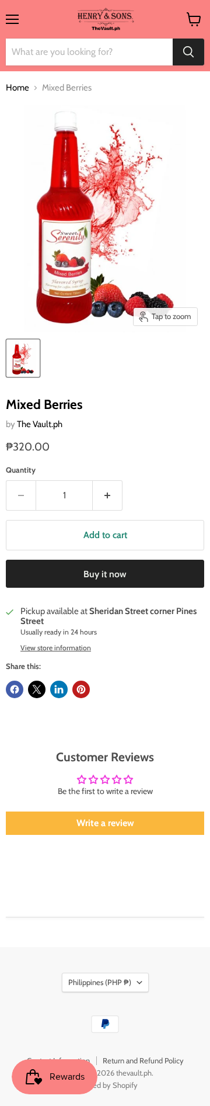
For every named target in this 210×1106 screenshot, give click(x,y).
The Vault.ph (39, 424)
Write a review (105, 822)
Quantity (21, 470)
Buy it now (105, 574)
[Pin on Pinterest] (81, 689)
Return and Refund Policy (143, 1060)
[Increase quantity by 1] (108, 495)
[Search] (188, 52)
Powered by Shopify (105, 1085)
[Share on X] (37, 689)
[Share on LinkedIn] (59, 689)
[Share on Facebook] (14, 689)
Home (17, 88)
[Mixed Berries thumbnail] (23, 358)
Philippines (99, 982)
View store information (55, 648)
